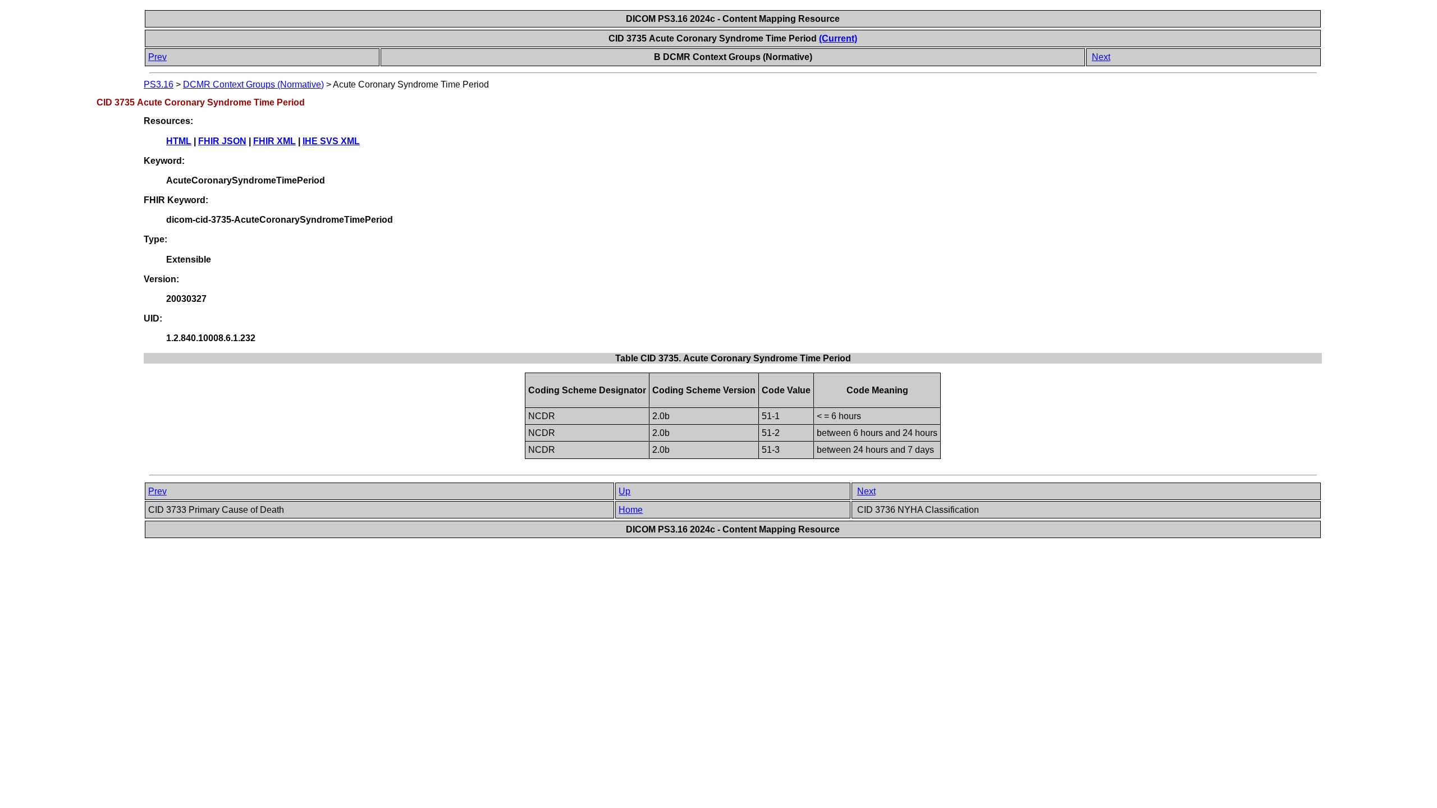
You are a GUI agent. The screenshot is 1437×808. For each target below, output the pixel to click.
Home (631, 510)
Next (1101, 57)
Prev (157, 57)
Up (624, 491)
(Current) (838, 38)
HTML (178, 141)
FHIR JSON (222, 141)
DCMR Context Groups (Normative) (253, 84)
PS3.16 (158, 84)
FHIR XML (274, 141)
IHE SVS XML (331, 141)
